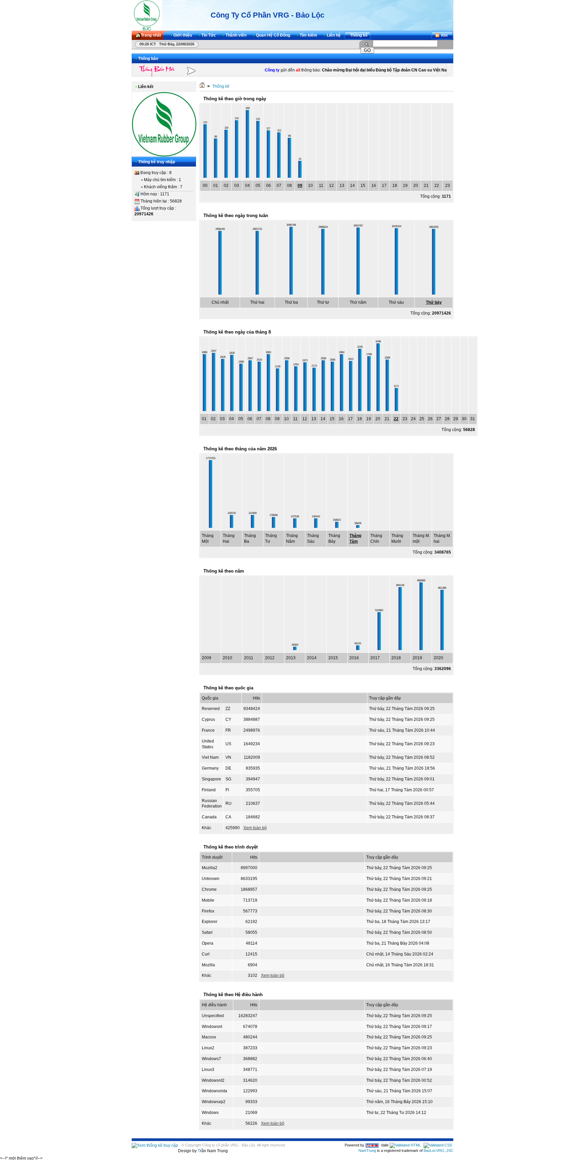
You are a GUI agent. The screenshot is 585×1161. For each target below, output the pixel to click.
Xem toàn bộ (255, 827)
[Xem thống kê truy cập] (155, 1145)
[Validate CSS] (437, 1145)
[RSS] (442, 35)
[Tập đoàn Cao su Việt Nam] (164, 155)
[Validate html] (405, 1145)
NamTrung (367, 1150)
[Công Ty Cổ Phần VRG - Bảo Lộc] (147, 15)
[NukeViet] (372, 1145)
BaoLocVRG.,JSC (438, 1150)
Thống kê (221, 86)
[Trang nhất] (202, 86)
